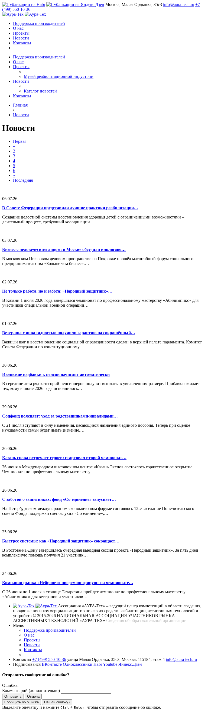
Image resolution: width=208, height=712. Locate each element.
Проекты (21, 33)
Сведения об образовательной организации (146, 620)
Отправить (13, 696)
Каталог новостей (40, 91)
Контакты (22, 43)
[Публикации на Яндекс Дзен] (75, 4)
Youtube (110, 664)
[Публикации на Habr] (23, 4)
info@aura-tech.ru (178, 4)
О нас (18, 28)
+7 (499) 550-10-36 (49, 659)
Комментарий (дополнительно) (31, 690)
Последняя (23, 180)
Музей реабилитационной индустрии (58, 76)
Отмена (33, 696)
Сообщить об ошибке (21, 702)
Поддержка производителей (39, 23)
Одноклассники (78, 664)
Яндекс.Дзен (130, 664)
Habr (97, 664)
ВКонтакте (52, 664)
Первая (19, 141)
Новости (21, 38)
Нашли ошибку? (57, 702)
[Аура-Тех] (13, 14)
